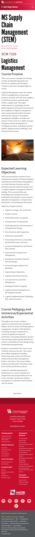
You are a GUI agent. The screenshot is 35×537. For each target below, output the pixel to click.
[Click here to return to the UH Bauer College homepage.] (17, 411)
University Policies (5, 534)
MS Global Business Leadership (26, 448)
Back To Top (17, 393)
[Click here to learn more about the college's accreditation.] (17, 492)
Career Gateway (5, 464)
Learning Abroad (5, 454)
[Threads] (16, 506)
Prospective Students (6, 436)
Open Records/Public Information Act (19, 523)
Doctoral (21, 472)
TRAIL (16, 519)
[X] (23, 501)
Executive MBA (22, 440)
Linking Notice (22, 521)
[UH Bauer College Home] (9, 7)
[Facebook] (3, 501)
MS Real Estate (22, 462)
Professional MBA (23, 438)
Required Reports (17, 526)
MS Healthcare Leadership (25, 450)
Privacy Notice (5, 523)
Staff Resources (5, 475)
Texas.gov (21, 517)
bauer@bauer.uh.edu (17, 426)
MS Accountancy (23, 442)
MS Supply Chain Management (26, 466)
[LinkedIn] (10, 501)
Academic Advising (5, 442)
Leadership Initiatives (6, 450)
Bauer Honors (4, 452)
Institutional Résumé (6, 526)
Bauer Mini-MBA (23, 480)
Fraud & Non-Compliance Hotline (9, 521)
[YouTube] (29, 501)
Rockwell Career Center (6, 462)
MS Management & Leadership (26, 458)
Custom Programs (23, 484)
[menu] (32, 7)
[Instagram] (16, 501)
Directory (3, 470)
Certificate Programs (24, 482)
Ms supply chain (8, 46)
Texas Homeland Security (7, 519)
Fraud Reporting (24, 519)
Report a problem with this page (9, 517)
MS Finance (21, 446)
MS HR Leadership (23, 452)
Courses (16, 46)
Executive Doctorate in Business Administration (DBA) (26, 469)
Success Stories (4, 456)
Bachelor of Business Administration (6, 438)
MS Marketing (22, 460)
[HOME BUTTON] (2, 46)
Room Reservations (6, 478)
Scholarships (4, 448)
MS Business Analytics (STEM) (26, 444)
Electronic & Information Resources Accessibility (13, 528)
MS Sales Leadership (23, 464)
